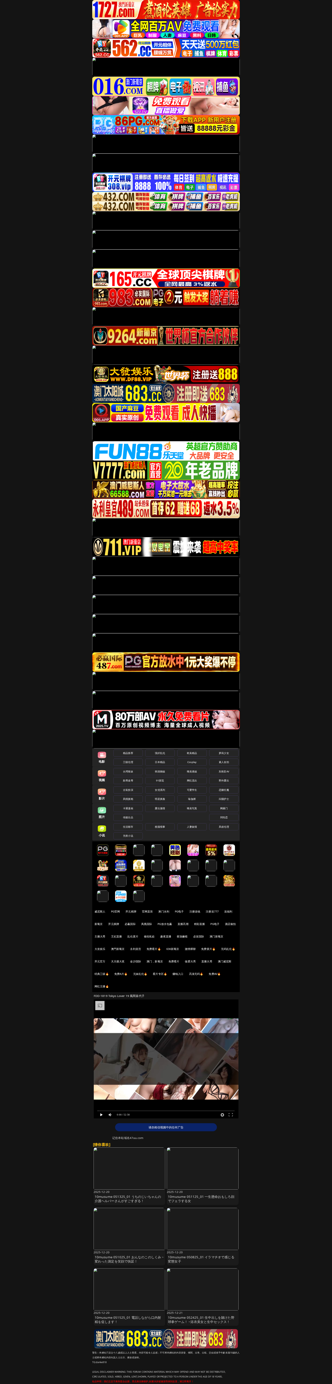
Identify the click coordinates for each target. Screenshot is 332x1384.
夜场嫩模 (182, 936)
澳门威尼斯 (225, 961)
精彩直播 (199, 924)
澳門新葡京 (118, 949)
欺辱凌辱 (128, 780)
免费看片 (173, 961)
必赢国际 (130, 924)
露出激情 (160, 808)
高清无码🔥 (196, 974)
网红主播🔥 (102, 986)
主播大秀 (100, 936)
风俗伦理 (224, 826)
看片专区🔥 (160, 974)
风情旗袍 (128, 799)
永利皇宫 (135, 949)
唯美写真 (192, 808)
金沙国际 (135, 961)
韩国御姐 (160, 771)
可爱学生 (192, 790)
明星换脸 (160, 799)
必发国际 (198, 936)
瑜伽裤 (192, 799)
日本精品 (160, 762)
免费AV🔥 (215, 974)
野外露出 (224, 780)
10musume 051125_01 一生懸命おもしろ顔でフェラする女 (201, 1198)
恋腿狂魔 (224, 790)
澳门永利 (163, 911)
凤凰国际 (146, 924)
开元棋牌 (130, 911)
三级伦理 (128, 762)
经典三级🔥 (102, 974)
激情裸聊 (190, 949)
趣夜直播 (165, 936)
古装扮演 (128, 790)
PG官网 (115, 911)
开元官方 (100, 961)
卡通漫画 (128, 808)
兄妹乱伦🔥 (140, 974)
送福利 (228, 911)
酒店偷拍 (230, 924)
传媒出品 (128, 817)
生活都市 (128, 826)
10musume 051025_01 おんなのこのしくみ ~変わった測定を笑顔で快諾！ (129, 1259)
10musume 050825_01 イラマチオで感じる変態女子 (201, 1259)
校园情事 (160, 826)
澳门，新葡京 (155, 961)
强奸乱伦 (160, 753)
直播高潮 (183, 924)
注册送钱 (194, 911)
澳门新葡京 (216, 936)
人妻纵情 (192, 826)
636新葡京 (172, 949)
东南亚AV (224, 771)
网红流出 (192, 780)
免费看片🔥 (154, 949)
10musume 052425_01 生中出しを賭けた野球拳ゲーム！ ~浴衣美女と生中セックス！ (201, 1319)
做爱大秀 (190, 961)
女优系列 (160, 790)
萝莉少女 (224, 753)
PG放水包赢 (165, 924)
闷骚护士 (224, 799)
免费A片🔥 (121, 974)
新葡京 (99, 924)
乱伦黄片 (132, 936)
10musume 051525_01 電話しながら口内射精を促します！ (128, 1319)
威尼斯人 (100, 911)
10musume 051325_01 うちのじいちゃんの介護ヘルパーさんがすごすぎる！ (128, 1198)
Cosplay (192, 762)
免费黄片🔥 (208, 949)
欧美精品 (192, 753)
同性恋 (224, 817)
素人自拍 (224, 762)
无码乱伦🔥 (228, 949)
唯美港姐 (192, 771)
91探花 (160, 780)
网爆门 (224, 808)
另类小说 (128, 835)
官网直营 (147, 911)
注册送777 (212, 911)
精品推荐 (128, 753)
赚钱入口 (178, 974)
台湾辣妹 (128, 771)
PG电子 (179, 911)
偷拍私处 (149, 936)
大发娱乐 (100, 949)
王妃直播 (116, 936)
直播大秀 (206, 961)
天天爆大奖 (118, 961)
